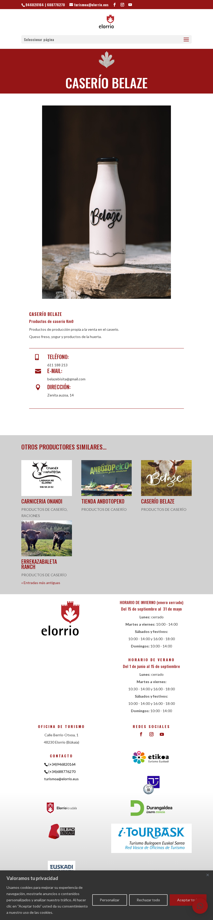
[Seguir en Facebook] (141, 734)
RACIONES (30, 515)
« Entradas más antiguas (40, 582)
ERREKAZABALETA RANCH (39, 564)
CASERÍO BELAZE (158, 501)
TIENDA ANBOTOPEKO (102, 501)
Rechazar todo (148, 900)
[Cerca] (207, 875)
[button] (200, 906)
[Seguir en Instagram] (151, 734)
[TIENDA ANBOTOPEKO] (106, 478)
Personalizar (109, 900)
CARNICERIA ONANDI (41, 501)
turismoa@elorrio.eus (61, 779)
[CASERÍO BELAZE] (166, 478)
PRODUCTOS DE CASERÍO (44, 509)
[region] (106, 895)
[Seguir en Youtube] (162, 734)
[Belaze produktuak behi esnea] (106, 298)
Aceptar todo (188, 900)
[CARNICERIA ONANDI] (46, 478)
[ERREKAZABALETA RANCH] (46, 538)
